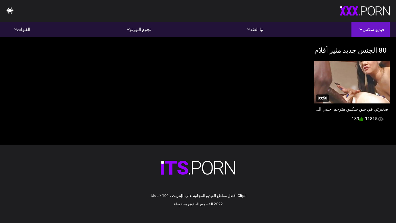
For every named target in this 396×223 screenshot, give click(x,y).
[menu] (10, 11)
